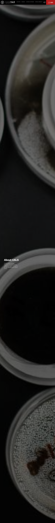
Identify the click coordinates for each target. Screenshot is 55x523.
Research (23, 1)
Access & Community (38, 1)
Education (18, 1)
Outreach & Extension (30, 1)
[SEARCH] (44, 2)
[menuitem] (18, 1)
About (45, 1)
